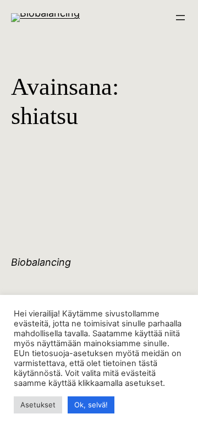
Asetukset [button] (38, 404)
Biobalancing (41, 262)
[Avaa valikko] (180, 17)
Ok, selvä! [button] (91, 404)
